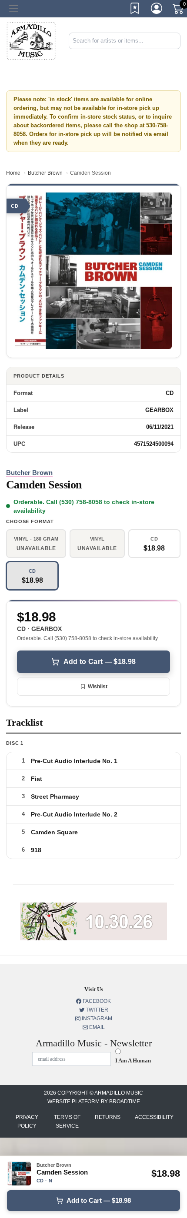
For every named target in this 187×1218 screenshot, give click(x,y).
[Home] (31, 40)
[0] (178, 10)
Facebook (96, 1001)
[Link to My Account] (157, 10)
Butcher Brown (45, 173)
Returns (107, 1117)
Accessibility (154, 1117)
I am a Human (133, 1060)
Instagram (96, 1019)
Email (96, 1027)
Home (13, 173)
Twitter (96, 1010)
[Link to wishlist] (135, 10)
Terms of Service (67, 1121)
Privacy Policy (27, 1121)
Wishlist (97, 687)
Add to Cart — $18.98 (99, 661)
